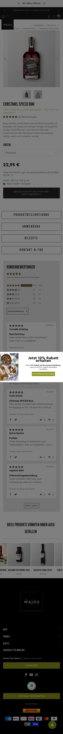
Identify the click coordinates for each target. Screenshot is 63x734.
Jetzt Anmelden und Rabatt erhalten (43, 374)
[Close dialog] (61, 354)
